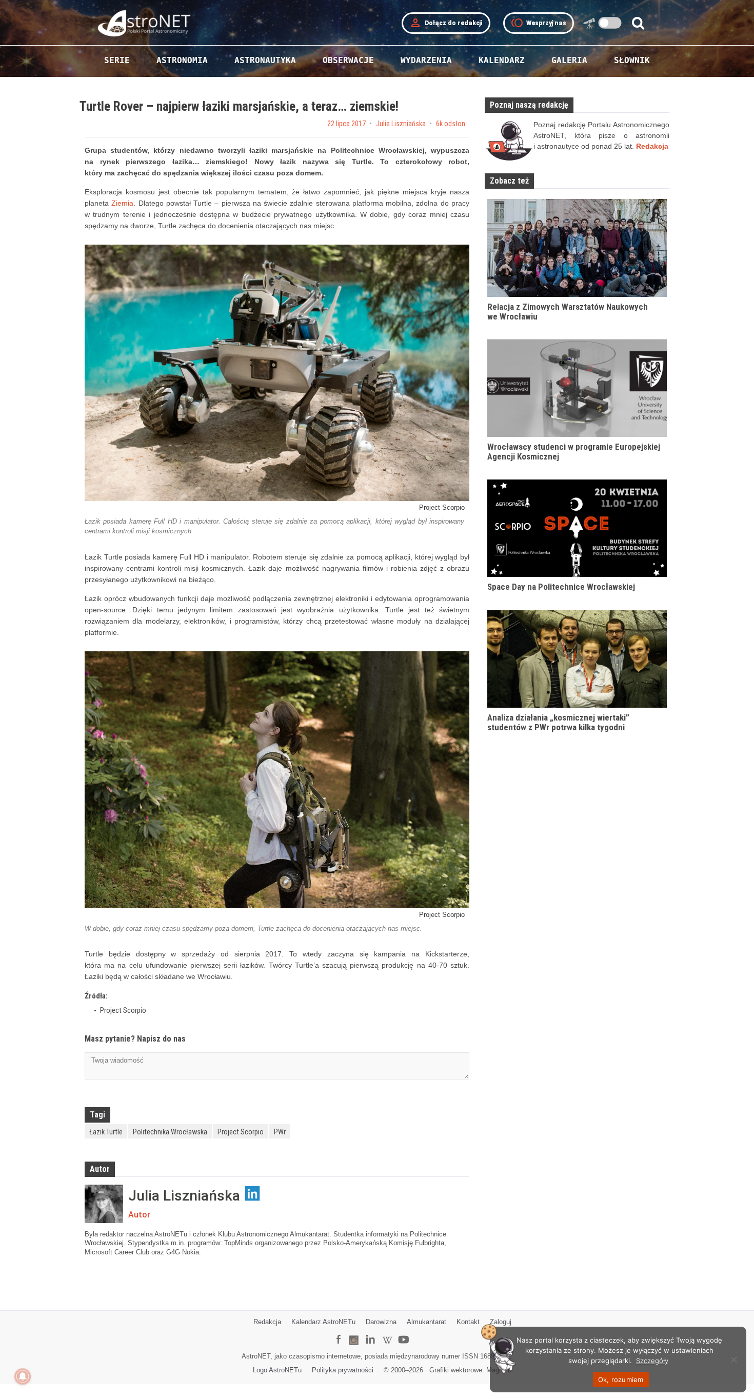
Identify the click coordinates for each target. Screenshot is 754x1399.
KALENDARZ (502, 60)
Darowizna (381, 1322)
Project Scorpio (240, 1132)
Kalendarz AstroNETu (323, 1322)
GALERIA (569, 60)
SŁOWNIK (632, 60)
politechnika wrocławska (170, 1132)
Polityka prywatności (342, 1370)
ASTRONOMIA (182, 60)
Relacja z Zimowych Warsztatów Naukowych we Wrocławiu (567, 312)
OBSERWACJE (348, 60)
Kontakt (468, 1322)
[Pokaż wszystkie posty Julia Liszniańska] (104, 1204)
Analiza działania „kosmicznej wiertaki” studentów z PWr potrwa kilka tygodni (558, 722)
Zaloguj (500, 1322)
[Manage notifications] (22, 1376)
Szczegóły (652, 1360)
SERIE (117, 60)
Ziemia (122, 203)
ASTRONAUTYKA (265, 60)
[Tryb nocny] (610, 23)
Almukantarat (426, 1322)
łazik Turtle (106, 1132)
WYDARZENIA (426, 60)
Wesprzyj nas (538, 23)
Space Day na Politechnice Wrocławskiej (561, 587)
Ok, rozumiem (621, 1379)
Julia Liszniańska (400, 123)
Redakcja (267, 1322)
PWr (280, 1132)
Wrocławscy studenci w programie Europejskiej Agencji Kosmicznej (573, 452)
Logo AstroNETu (277, 1370)
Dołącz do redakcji (446, 23)
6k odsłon (450, 123)
